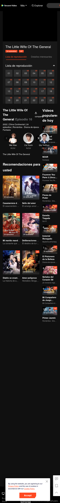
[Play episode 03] (25, 73)
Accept (28, 495)
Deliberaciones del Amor (33, 240)
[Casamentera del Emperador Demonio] (11, 188)
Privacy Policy (13, 486)
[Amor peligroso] (30, 262)
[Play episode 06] (50, 73)
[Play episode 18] (50, 91)
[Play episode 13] (8, 91)
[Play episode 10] (34, 82)
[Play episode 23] (42, 100)
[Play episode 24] (50, 100)
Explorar (38, 5)
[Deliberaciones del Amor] (30, 225)
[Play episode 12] (50, 82)
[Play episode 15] (25, 91)
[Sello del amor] (30, 188)
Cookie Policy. (29, 488)
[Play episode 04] (34, 73)
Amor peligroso (29, 277)
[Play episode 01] (8, 73)
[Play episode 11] (42, 82)
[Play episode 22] (34, 100)
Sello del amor (29, 203)
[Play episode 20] (17, 100)
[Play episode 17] (42, 91)
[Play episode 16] (34, 91)
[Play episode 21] (25, 100)
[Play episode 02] (17, 73)
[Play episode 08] (17, 82)
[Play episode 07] (8, 82)
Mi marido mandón (12, 240)
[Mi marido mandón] (11, 225)
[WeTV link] (9, 5)
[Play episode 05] (42, 73)
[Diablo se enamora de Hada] (11, 262)
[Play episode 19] (8, 100)
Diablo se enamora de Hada (16, 277)
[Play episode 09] (25, 82)
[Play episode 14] (17, 91)
